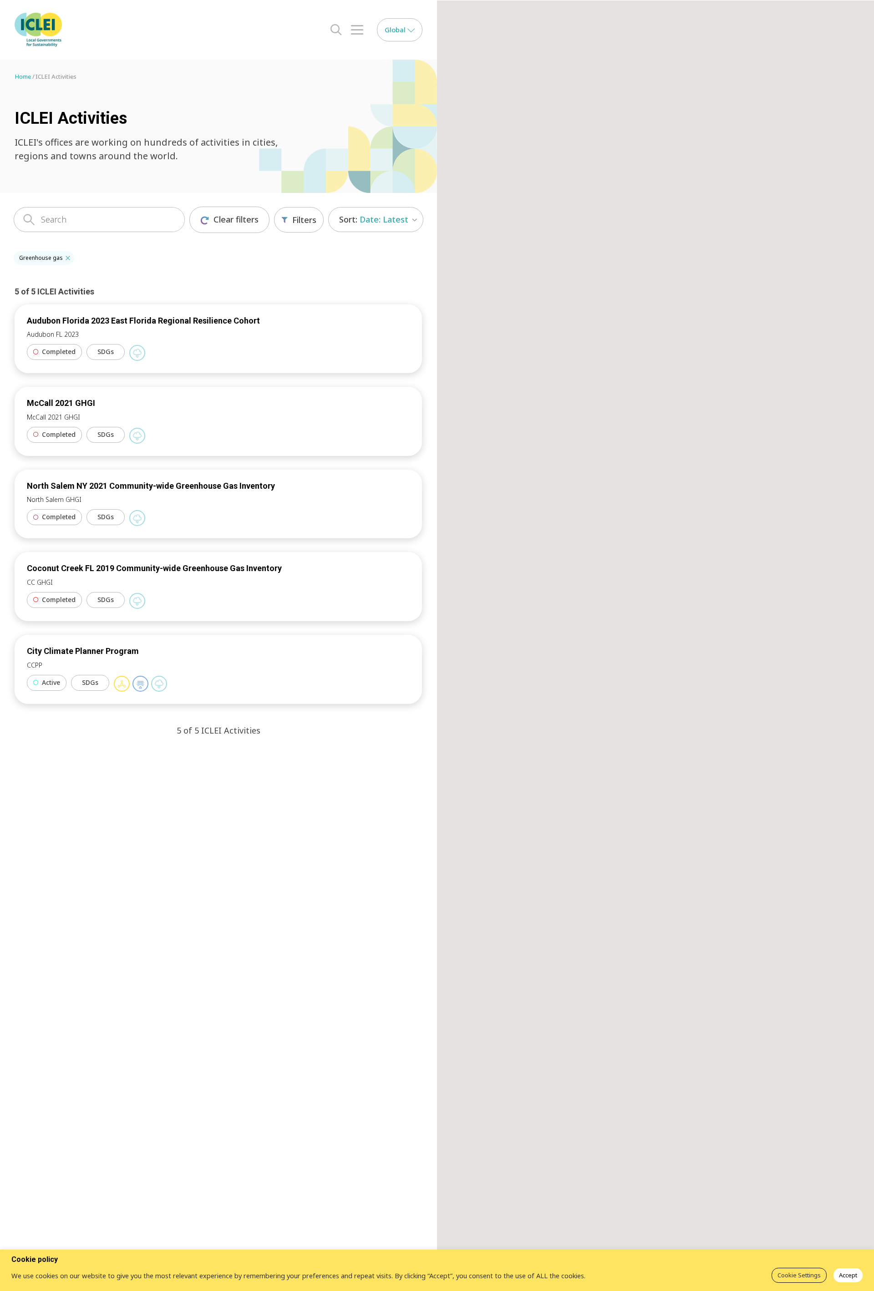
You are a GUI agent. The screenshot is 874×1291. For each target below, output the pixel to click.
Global (396, 29)
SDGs (105, 351)
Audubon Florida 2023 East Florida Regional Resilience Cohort (143, 320)
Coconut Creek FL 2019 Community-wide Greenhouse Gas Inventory (154, 568)
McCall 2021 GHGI (61, 403)
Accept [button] (848, 1275)
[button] (67, 258)
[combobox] (375, 219)
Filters (304, 219)
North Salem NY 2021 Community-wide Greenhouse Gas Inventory (151, 486)
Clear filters (236, 219)
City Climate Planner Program (83, 651)
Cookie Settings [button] (799, 1275)
